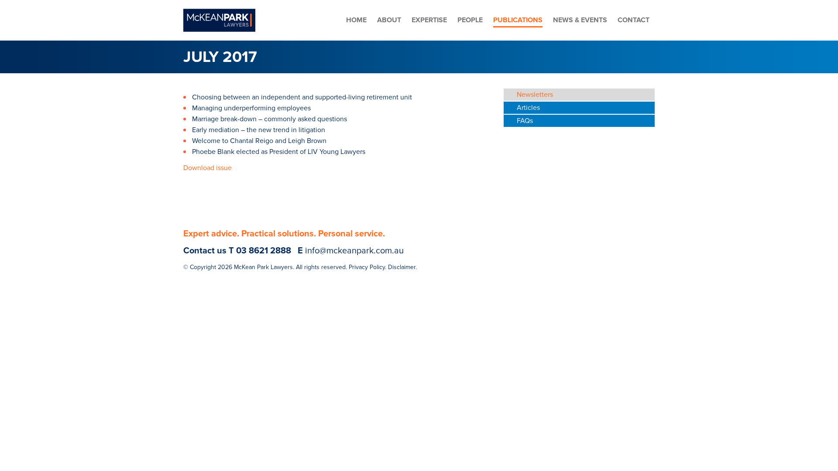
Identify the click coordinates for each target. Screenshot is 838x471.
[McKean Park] (219, 20)
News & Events (580, 20)
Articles (528, 107)
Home (356, 20)
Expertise (429, 20)
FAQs (525, 120)
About (389, 20)
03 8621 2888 (263, 251)
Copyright (203, 267)
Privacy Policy (367, 267)
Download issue (207, 168)
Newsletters (535, 94)
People (470, 20)
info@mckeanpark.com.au (354, 251)
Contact (633, 20)
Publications (518, 20)
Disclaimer (402, 267)
